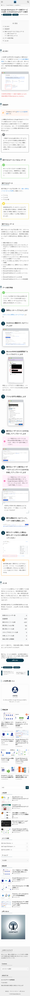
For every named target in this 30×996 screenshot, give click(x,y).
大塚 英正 (15, 695)
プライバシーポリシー (14, 991)
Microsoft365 (7, 849)
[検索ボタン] (28, 2)
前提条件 (7, 29)
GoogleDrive (15, 14)
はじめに (7, 26)
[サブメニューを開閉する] (27, 843)
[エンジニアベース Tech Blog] (15, 2)
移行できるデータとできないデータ (14, 31)
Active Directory (8, 843)
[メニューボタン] (2, 2)
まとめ (6, 40)
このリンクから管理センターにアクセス (13, 314)
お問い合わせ (22, 991)
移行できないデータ (13, 35)
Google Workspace (7, 14)
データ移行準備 (9, 38)
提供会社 (7, 991)
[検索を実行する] (27, 787)
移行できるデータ (12, 33)
